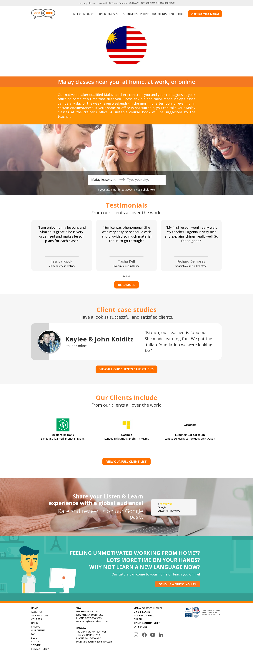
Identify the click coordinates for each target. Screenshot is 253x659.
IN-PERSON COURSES (84, 14)
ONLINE (35, 623)
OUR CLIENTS (159, 14)
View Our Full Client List (126, 462)
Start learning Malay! (205, 14)
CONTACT (36, 641)
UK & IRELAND (142, 611)
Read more (126, 285)
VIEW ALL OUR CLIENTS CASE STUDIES (126, 369)
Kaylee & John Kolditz (99, 339)
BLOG (180, 14)
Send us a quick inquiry (177, 584)
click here (149, 189)
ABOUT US (37, 611)
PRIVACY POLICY (40, 648)
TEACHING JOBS (129, 14)
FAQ (171, 14)
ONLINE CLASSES (108, 14)
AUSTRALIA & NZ (144, 615)
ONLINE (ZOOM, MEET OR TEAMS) (147, 624)
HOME (34, 608)
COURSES (36, 619)
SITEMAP (36, 645)
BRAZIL (138, 619)
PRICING (144, 14)
